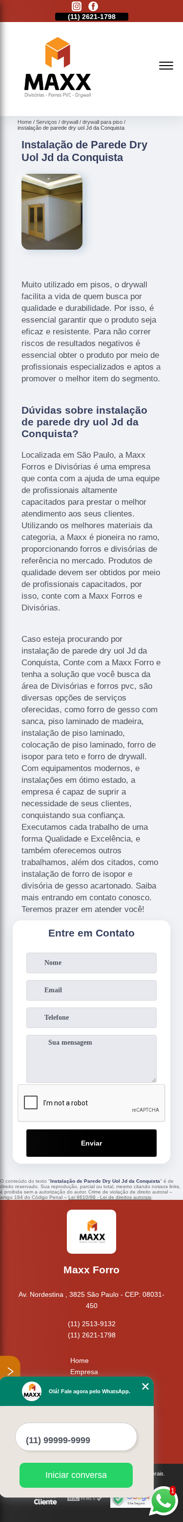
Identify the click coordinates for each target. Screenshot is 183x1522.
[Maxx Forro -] (55, 105)
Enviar (91, 1143)
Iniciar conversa (76, 1475)
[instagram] (76, 7)
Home (79, 1360)
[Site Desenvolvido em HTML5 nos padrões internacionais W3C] (85, 1498)
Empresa (84, 1372)
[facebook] (93, 7)
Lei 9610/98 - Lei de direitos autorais (109, 1197)
